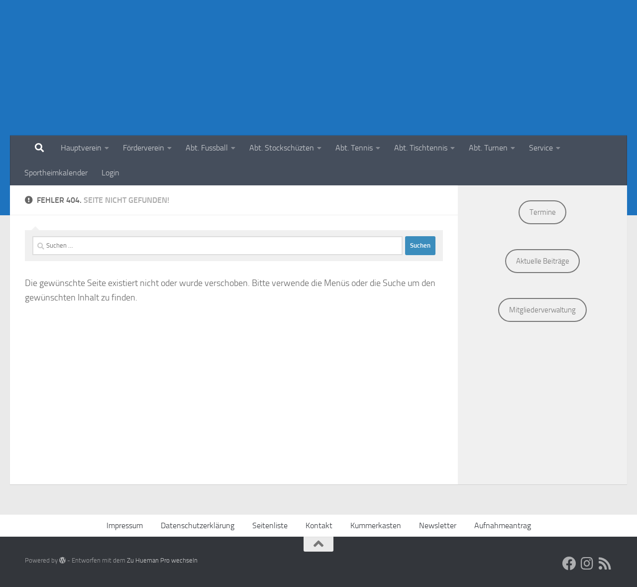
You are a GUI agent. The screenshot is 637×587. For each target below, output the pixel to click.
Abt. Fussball (207, 147)
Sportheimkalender (56, 172)
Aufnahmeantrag (502, 525)
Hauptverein (81, 147)
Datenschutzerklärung (197, 525)
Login (110, 172)
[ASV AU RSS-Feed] (605, 564)
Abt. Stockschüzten (281, 147)
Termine (543, 212)
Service (541, 147)
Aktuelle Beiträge (542, 261)
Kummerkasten (375, 525)
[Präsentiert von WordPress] (62, 560)
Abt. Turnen (488, 147)
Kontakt (319, 525)
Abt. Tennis (354, 147)
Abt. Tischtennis (420, 147)
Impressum (124, 525)
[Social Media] (569, 564)
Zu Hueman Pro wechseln (162, 560)
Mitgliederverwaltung (542, 309)
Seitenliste (270, 525)
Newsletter (437, 525)
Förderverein (143, 147)
